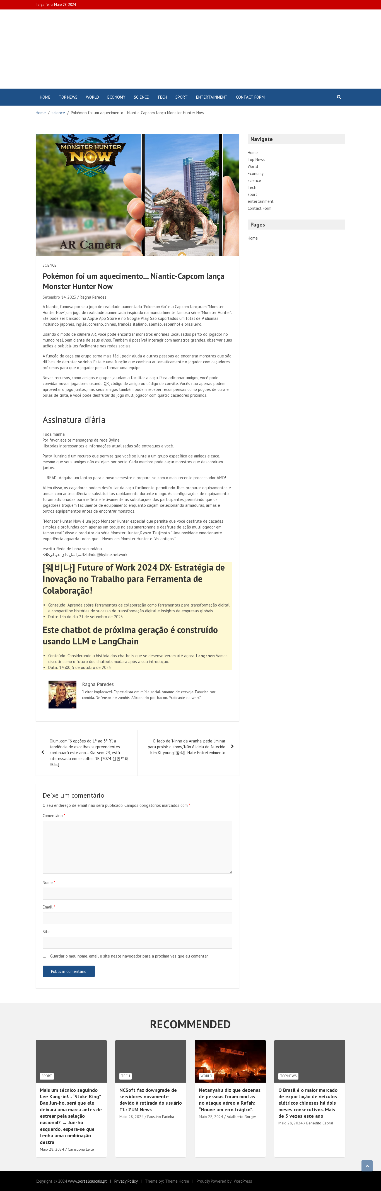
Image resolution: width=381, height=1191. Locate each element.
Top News (68, 97)
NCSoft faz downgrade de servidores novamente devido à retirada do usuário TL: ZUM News (150, 1100)
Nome (49, 882)
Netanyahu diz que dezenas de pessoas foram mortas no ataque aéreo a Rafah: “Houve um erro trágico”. (230, 1100)
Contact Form (250, 97)
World (92, 97)
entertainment (212, 97)
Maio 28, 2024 (131, 1116)
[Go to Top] (367, 1165)
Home (45, 97)
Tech (162, 97)
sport (181, 97)
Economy (116, 97)
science (141, 97)
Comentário (54, 815)
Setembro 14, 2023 (59, 297)
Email (49, 907)
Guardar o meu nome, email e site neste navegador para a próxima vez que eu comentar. (129, 956)
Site (46, 931)
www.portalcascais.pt (87, 1181)
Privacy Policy (126, 1181)
